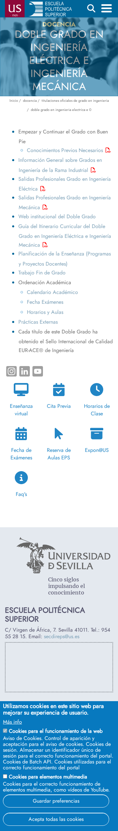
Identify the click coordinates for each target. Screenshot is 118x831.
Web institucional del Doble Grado (57, 216)
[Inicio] (50, 10)
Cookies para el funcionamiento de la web (56, 731)
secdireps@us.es (61, 636)
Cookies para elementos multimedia (48, 776)
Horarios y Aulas (45, 312)
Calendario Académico (52, 292)
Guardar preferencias (56, 801)
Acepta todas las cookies (56, 819)
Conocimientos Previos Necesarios (65, 150)
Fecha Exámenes (45, 302)
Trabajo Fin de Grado (42, 272)
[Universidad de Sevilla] (63, 572)
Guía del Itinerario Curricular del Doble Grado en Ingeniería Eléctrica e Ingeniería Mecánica (64, 236)
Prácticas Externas (38, 322)
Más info (12, 722)
